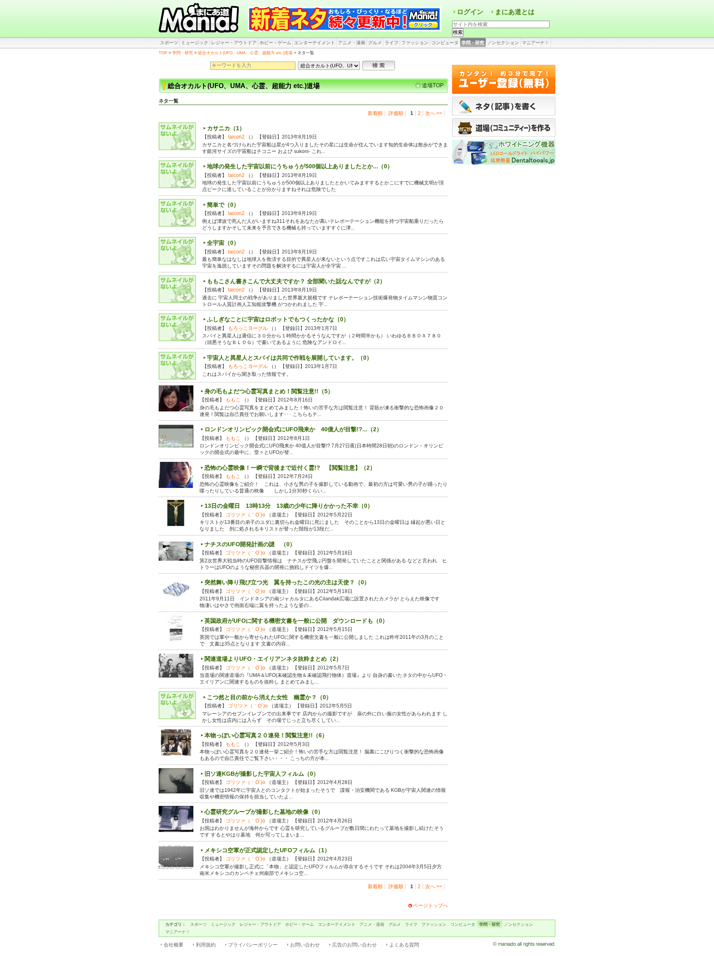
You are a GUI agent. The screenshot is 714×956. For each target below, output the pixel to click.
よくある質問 (404, 945)
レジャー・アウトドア (234, 42)
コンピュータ (445, 42)
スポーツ (169, 42)
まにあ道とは (515, 11)
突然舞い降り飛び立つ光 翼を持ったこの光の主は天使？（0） (287, 582)
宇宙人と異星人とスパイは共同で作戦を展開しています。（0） (289, 357)
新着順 (375, 113)
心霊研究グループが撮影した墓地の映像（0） (264, 811)
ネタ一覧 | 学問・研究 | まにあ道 (200, 18)
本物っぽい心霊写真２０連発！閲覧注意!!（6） (266, 735)
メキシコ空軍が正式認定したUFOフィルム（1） (267, 850)
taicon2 (236, 137)
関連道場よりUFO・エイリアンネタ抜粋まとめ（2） (273, 658)
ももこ (233, 400)
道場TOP (433, 85)
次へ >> (433, 113)
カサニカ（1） (226, 128)
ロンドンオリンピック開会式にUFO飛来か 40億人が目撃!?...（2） (293, 429)
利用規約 (206, 945)
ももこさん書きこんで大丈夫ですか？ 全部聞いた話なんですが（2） (296, 281)
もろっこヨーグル (248, 328)
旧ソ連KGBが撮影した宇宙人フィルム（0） (262, 773)
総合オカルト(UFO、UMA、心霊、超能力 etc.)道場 (245, 52)
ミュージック (194, 42)
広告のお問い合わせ (354, 945)
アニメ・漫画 (351, 42)
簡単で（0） (223, 204)
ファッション (414, 42)
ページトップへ (430, 905)
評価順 (395, 113)
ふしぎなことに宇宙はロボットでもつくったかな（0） (278, 319)
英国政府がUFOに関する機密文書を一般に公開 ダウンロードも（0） (296, 620)
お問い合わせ (305, 945)
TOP (163, 52)
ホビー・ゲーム (275, 42)
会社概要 (173, 945)
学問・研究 (473, 42)
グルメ (375, 42)
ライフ (391, 42)
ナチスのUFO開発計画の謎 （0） (250, 544)
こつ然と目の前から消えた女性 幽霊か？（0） (269, 697)
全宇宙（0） (223, 242)
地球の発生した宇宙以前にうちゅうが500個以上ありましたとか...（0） (300, 166)
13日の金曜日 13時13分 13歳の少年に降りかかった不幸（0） (289, 505)
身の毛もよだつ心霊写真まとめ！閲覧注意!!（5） (269, 391)
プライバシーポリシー (253, 945)
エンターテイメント (314, 42)
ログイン (470, 11)
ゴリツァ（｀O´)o (245, 515)
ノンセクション (503, 42)
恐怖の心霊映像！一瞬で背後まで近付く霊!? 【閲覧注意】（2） (290, 467)
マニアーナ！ (535, 42)
